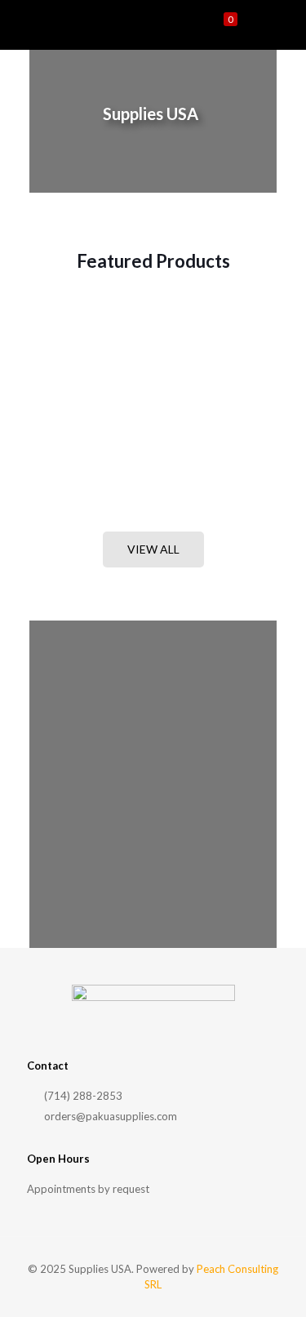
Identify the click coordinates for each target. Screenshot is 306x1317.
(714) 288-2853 (82, 1095)
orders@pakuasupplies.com (109, 1116)
